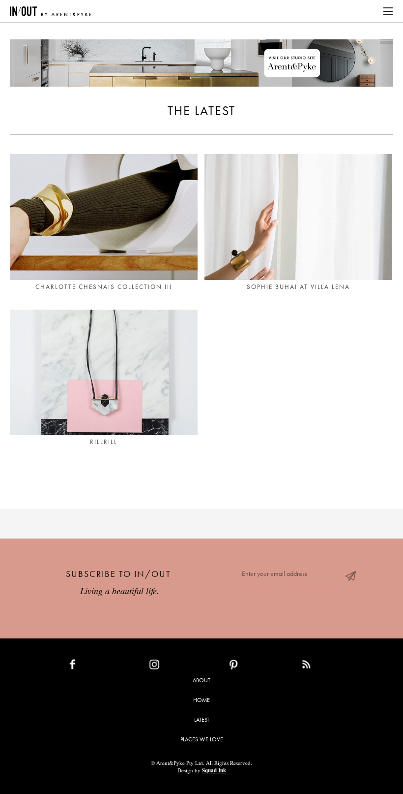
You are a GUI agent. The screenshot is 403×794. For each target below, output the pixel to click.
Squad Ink (214, 770)
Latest (201, 720)
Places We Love (201, 739)
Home (201, 700)
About (201, 680)
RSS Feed (326, 666)
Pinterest (255, 666)
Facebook (95, 666)
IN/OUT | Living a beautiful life (50, 11)
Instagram (177, 666)
